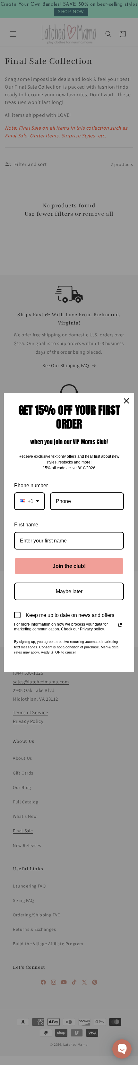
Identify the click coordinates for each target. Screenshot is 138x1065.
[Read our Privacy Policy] (120, 625)
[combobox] (29, 501)
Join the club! (69, 566)
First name (26, 524)
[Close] (126, 401)
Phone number (31, 485)
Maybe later (69, 591)
